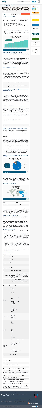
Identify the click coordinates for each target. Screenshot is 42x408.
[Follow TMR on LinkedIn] (37, 394)
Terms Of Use (3, 394)
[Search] (29, 1)
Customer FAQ (8, 394)
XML (26, 394)
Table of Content (16, 14)
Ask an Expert (36, 24)
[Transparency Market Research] (4, 1)
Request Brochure (25, 14)
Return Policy (18, 394)
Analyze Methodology (36, 39)
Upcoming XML (3, 395)
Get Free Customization (35, 34)
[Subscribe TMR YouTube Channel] (35, 397)
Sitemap (8, 395)
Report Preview (7, 14)
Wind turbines (4, 108)
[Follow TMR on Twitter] (34, 394)
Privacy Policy (23, 394)
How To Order (13, 394)
